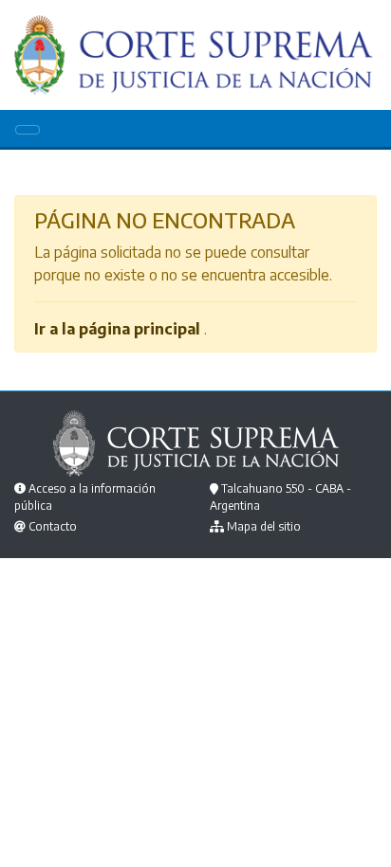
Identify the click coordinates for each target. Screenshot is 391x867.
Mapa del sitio (264, 526)
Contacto (52, 526)
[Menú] (27, 130)
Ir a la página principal (117, 328)
